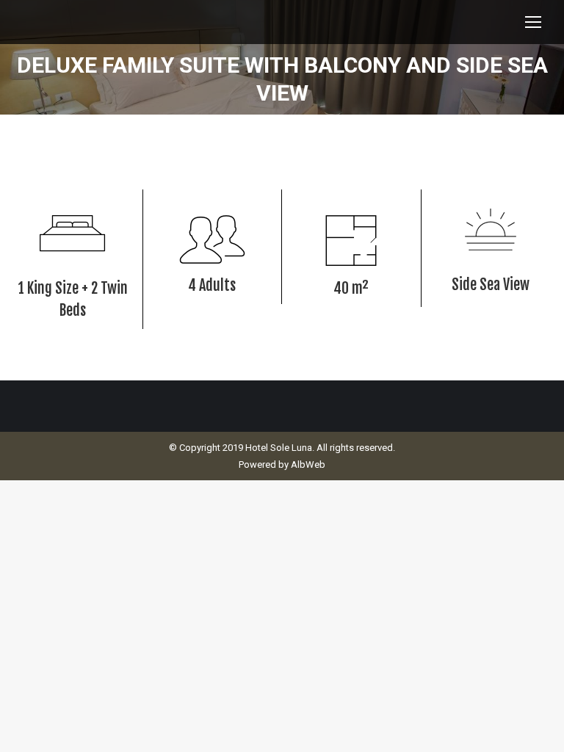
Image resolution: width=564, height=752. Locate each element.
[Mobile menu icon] (533, 22)
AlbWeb (308, 464)
